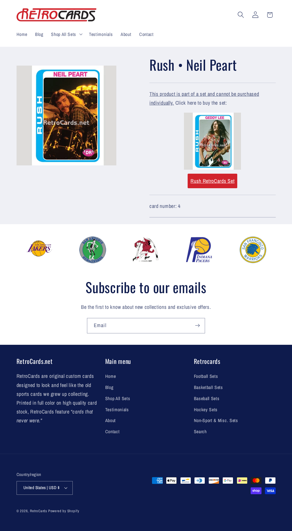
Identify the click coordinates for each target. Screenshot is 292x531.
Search (200, 431)
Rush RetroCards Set (212, 181)
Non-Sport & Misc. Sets (216, 420)
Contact (112, 431)
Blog (109, 387)
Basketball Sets (208, 387)
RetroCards (38, 510)
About (110, 420)
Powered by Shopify (63, 510)
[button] (66, 34)
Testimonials (117, 409)
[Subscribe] (197, 325)
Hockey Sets (206, 409)
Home (110, 376)
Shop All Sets (117, 398)
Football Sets (206, 376)
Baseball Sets (207, 398)
